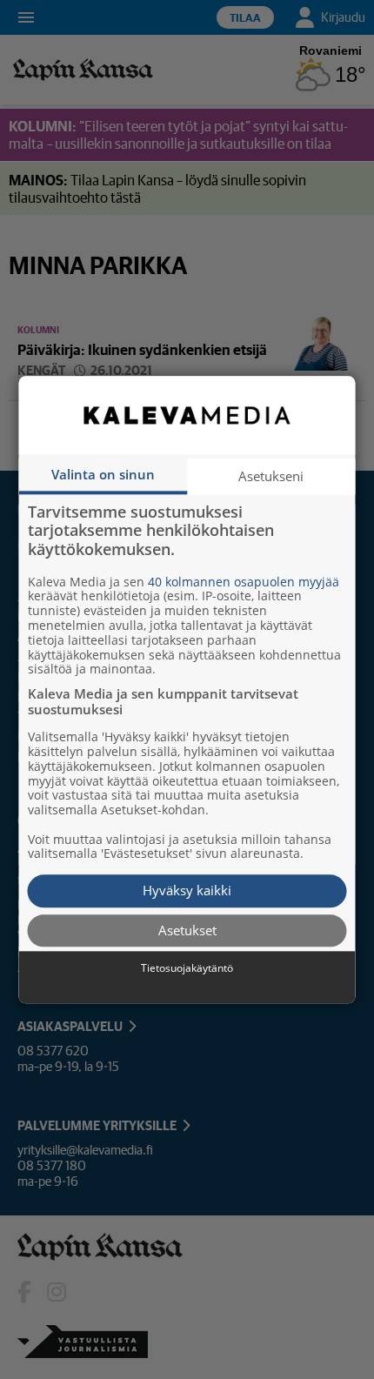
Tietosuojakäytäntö (187, 969)
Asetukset (187, 930)
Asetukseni (271, 476)
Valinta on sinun (103, 474)
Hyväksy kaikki (187, 891)
